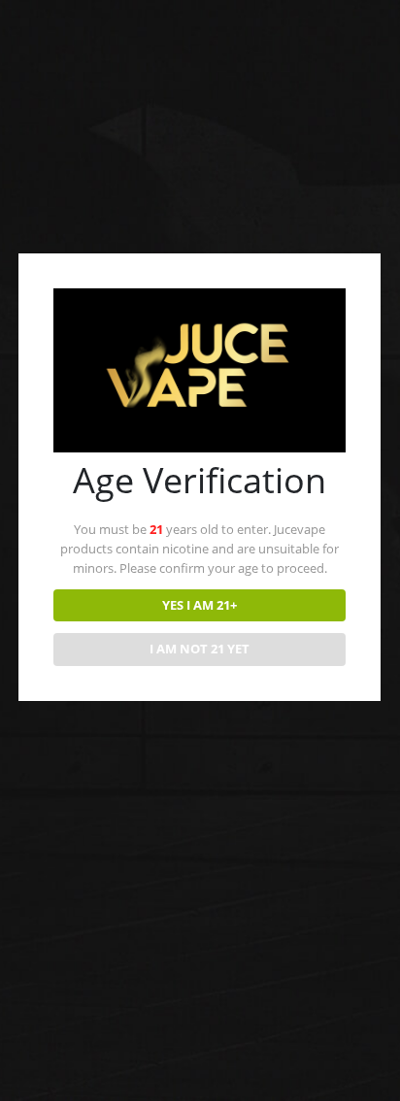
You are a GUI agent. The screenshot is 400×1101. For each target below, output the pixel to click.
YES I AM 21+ (199, 605)
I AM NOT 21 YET (200, 648)
